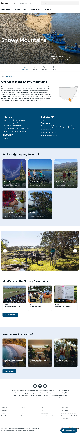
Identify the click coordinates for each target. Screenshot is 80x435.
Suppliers (44, 69)
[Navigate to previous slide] (5, 251)
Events (54, 69)
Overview (25, 69)
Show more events (9, 314)
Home (2, 76)
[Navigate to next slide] (75, 251)
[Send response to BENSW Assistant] (74, 3)
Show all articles (9, 371)
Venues (34, 69)
